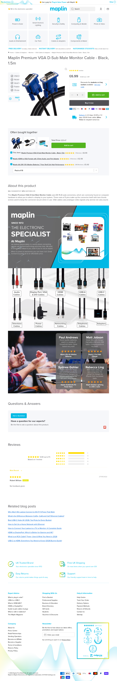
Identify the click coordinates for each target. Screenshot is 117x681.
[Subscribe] (72, 635)
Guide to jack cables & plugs (18, 609)
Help (111, 2)
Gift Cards (45, 609)
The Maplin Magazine (15, 614)
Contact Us (81, 612)
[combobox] (82, 9)
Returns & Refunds (83, 609)
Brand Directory (48, 606)
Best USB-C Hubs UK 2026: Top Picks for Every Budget (30, 520)
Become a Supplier (14, 642)
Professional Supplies (50, 600)
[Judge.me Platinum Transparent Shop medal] (98, 632)
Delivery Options (83, 603)
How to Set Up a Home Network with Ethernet (26, 524)
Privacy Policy (13, 651)
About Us (11, 627)
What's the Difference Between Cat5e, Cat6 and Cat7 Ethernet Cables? (36, 516)
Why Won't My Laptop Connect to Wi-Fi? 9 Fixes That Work (31, 512)
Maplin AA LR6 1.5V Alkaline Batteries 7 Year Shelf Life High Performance (38, 164)
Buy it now (89, 103)
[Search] (72, 9)
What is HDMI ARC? (15, 603)
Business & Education (50, 603)
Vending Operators (14, 636)
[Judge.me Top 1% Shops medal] (98, 640)
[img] (15, 477)
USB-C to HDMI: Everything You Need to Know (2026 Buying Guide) (35, 540)
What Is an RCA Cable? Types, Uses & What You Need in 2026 (32, 536)
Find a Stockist (47, 597)
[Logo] (58, 9)
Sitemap (79, 614)
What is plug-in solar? (15, 597)
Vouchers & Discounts (50, 614)
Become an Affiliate (15, 639)
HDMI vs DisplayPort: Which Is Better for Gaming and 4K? (30, 532)
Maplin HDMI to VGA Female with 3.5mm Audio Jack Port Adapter (36, 159)
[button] (73, 70)
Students (45, 612)
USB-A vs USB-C (14, 600)
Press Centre (12, 630)
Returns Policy (13, 648)
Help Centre (81, 597)
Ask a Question (19, 415)
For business (6, 2)
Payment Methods (83, 606)
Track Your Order (83, 600)
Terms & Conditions (15, 645)
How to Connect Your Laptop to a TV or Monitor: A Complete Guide (35, 528)
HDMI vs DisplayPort (15, 606)
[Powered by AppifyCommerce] (104, 427)
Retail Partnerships (14, 633)
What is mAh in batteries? (17, 612)
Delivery (82, 115)
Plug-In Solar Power (59, 2)
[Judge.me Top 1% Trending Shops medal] (93, 649)
